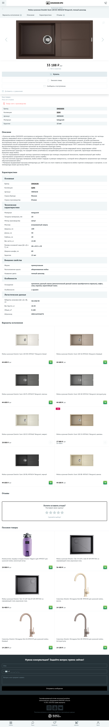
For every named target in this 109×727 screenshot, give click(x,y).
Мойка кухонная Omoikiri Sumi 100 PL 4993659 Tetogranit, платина (24, 394)
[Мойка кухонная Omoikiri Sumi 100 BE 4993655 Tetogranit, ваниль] (81, 460)
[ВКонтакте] (60, 707)
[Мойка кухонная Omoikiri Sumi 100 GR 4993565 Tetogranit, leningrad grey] (81, 380)
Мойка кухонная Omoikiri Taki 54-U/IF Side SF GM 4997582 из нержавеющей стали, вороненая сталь (22, 600)
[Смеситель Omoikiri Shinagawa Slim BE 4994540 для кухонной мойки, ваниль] (81, 585)
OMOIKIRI (60, 109)
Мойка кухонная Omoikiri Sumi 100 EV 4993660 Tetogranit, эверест (24, 434)
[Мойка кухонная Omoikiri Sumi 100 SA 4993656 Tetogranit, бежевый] (81, 340)
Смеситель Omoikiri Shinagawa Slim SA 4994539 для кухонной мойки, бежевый (25, 640)
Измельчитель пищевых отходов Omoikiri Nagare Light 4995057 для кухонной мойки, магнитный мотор (25, 560)
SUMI (59, 112)
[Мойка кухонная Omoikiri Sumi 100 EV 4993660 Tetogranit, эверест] (27, 420)
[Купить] (50, 362)
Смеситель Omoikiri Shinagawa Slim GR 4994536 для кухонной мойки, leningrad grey (79, 640)
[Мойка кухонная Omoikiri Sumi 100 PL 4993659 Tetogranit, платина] (27, 380)
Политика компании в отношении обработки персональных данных (54, 712)
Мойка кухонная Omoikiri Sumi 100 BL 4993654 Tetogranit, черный (24, 474)
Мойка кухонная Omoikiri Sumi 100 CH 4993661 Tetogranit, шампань (79, 434)
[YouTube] (54, 707)
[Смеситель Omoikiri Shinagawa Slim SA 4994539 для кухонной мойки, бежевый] (27, 625)
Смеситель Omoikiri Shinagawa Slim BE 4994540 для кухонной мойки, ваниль (79, 600)
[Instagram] (49, 707)
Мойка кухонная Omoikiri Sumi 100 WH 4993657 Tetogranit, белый (24, 354)
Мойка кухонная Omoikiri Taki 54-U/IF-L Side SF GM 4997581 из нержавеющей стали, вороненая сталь (77, 560)
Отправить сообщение (54, 688)
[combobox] (6, 671)
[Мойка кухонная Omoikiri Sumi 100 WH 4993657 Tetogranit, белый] (27, 340)
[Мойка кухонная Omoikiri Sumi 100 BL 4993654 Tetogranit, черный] (27, 460)
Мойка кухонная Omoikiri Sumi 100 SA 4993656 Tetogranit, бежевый (79, 354)
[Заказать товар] (50, 442)
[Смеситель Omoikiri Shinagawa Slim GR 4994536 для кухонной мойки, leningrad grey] (81, 625)
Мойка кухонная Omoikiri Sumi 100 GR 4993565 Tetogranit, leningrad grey (81, 394)
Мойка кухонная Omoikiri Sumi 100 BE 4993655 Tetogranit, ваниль (78, 474)
